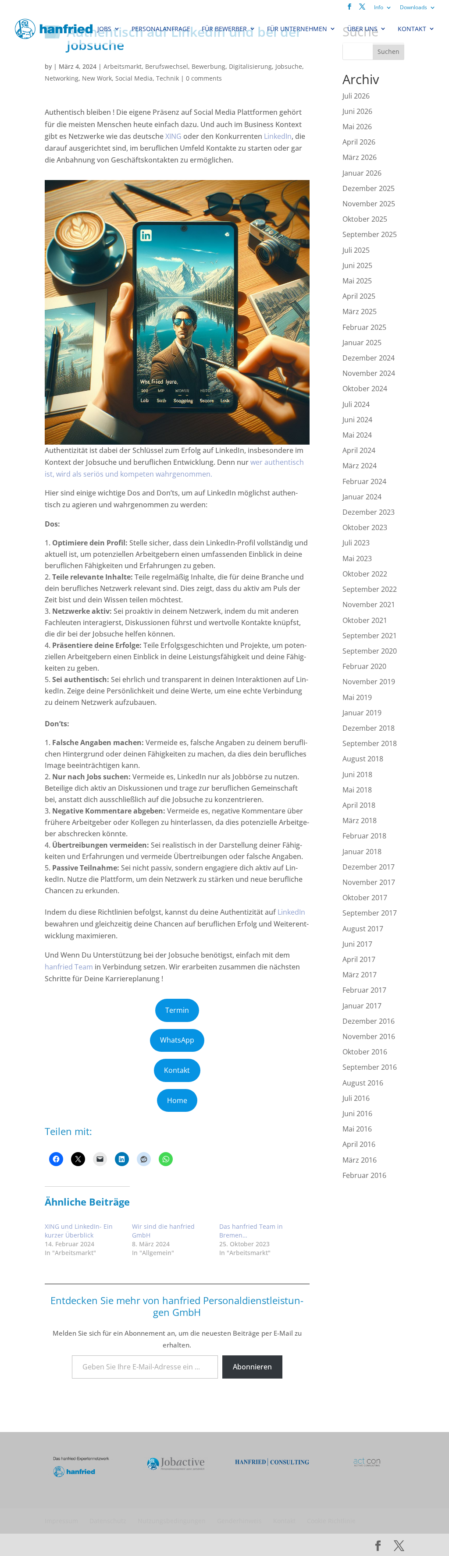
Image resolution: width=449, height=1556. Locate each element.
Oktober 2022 (364, 574)
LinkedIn (278, 136)
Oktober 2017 (364, 897)
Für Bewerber (224, 29)
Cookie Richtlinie (331, 1521)
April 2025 (358, 296)
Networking (61, 78)
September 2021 (369, 635)
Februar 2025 (364, 327)
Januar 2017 (361, 1006)
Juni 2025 (357, 265)
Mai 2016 (357, 1129)
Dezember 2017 (368, 867)
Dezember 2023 (368, 512)
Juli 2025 (356, 250)
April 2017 (358, 959)
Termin (177, 1010)
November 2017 (368, 882)
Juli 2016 (356, 1098)
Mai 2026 (357, 126)
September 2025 (369, 234)
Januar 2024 (361, 497)
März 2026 (359, 157)
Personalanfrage (161, 29)
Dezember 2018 (368, 728)
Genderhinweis (239, 1521)
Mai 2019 (357, 697)
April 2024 (358, 450)
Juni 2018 (357, 774)
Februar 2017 (364, 990)
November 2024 (368, 373)
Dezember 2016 (368, 1021)
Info (378, 7)
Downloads (413, 7)
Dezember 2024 (368, 358)
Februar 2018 (364, 836)
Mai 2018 (357, 790)
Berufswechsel (166, 66)
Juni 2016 (357, 1113)
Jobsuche (288, 66)
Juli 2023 (356, 543)
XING (174, 136)
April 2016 (358, 1144)
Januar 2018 (361, 851)
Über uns (362, 29)
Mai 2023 (357, 558)
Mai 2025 (357, 281)
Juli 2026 (356, 96)
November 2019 (368, 681)
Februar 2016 (364, 1175)
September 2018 (369, 743)
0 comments (204, 78)
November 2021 (368, 604)
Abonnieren (252, 1367)
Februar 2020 (364, 666)
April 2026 (358, 142)
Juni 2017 (357, 944)
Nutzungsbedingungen (172, 1521)
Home (177, 1100)
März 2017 (359, 975)
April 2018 (358, 805)
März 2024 (359, 465)
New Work (97, 78)
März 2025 (359, 311)
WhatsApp (177, 1040)
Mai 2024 (357, 435)
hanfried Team (69, 967)
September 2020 (369, 651)
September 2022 (369, 589)
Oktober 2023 (364, 527)
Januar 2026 (361, 173)
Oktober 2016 (364, 1052)
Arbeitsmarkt (122, 66)
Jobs (104, 29)
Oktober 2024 (364, 388)
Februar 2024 (364, 481)
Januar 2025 (361, 342)
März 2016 (359, 1160)
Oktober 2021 (364, 620)
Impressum (61, 1521)
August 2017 (362, 929)
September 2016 (369, 1067)
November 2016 (368, 1036)
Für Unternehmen (297, 29)
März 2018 (359, 820)
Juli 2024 (356, 404)
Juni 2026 (357, 111)
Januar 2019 (361, 713)
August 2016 (362, 1083)
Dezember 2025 (368, 188)
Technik (167, 78)
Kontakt (412, 29)
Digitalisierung (250, 66)
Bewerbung (208, 66)
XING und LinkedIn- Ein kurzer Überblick (79, 1230)
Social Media (134, 78)
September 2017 (369, 913)
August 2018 (362, 759)
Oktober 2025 (364, 219)
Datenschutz (107, 1521)
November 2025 (368, 204)
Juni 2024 (357, 419)
